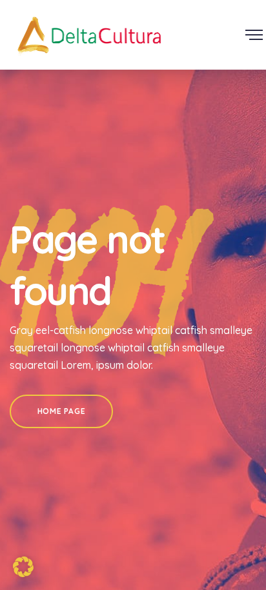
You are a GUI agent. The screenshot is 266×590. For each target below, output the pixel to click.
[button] (23, 567)
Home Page (61, 411)
